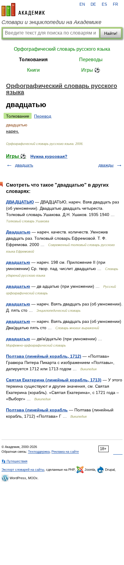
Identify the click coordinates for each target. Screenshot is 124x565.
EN (82, 4)
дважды (105, 165)
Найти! (110, 33)
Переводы (91, 59)
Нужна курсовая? (48, 156)
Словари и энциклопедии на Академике (51, 22)
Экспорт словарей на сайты (23, 469)
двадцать (24, 165)
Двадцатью (18, 232)
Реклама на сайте (65, 451)
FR (115, 4)
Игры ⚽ (90, 70)
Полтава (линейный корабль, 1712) (43, 356)
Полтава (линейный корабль (37, 409)
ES (104, 4)
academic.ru (23, 9)
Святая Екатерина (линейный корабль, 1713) (53, 379)
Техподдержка (39, 451)
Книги (33, 70)
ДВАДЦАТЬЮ (20, 202)
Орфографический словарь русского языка (62, 49)
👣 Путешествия (14, 461)
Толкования (33, 59)
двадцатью (18, 262)
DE (93, 4)
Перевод (42, 116)
